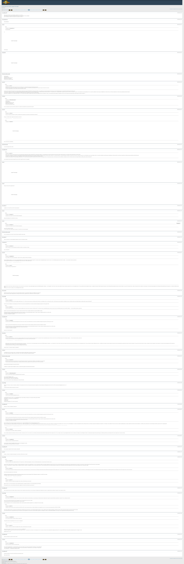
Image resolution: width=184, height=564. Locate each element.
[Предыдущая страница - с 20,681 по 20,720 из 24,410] (12, 9)
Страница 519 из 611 (5, 559)
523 (35, 559)
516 (24, 559)
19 (13, 559)
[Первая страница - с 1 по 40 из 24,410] (9, 9)
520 (30, 559)
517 (25, 559)
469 (16, 559)
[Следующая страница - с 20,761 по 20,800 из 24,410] (43, 9)
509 (18, 559)
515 (22, 559)
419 (15, 559)
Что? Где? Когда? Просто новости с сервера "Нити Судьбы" (10, 6)
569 (41, 559)
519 (28, 559)
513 (19, 559)
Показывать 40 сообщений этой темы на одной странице (176, 558)
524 (36, 559)
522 (33, 559)
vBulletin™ (6, 561)
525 (38, 559)
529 (39, 559)
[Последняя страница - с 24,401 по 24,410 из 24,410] (46, 9)
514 (21, 559)
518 (27, 559)
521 (31, 559)
